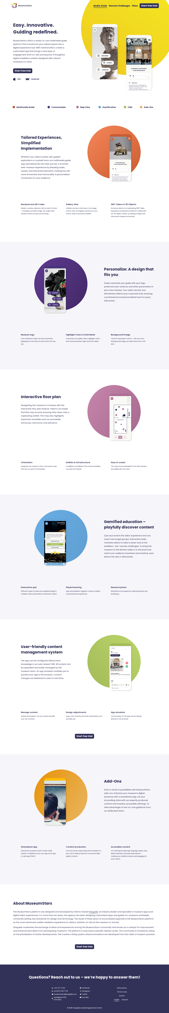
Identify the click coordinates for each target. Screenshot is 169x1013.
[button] (22, 70)
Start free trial (149, 5)
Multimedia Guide (26, 107)
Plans (135, 6)
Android (35, 79)
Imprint (122, 996)
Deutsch (125, 1000)
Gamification (109, 107)
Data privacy (122, 988)
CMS (130, 107)
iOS (19, 79)
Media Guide (100, 6)
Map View (85, 107)
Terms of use (122, 992)
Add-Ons (148, 107)
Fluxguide (93, 911)
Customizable (58, 107)
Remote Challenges (119, 6)
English (116, 1000)
